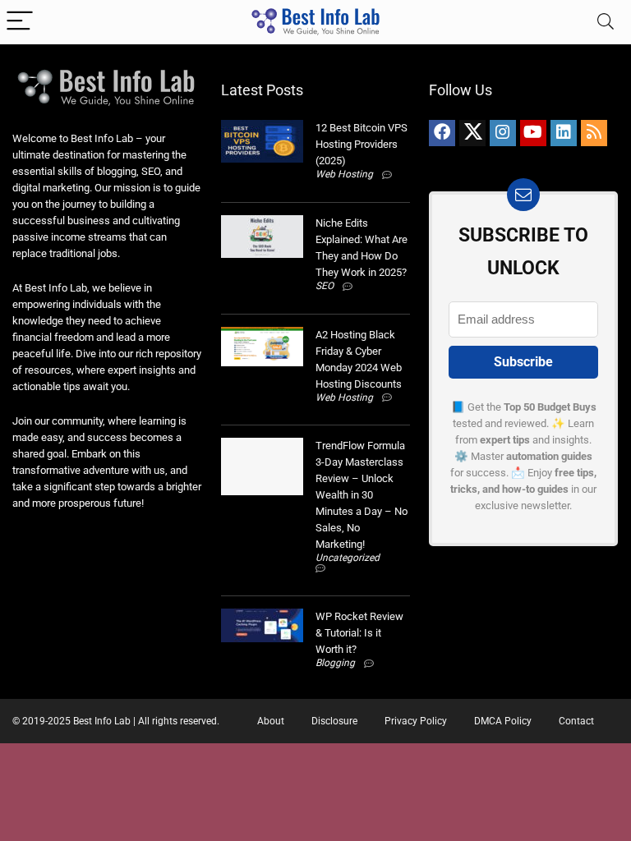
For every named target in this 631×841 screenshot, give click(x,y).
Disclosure (334, 721)
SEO (325, 286)
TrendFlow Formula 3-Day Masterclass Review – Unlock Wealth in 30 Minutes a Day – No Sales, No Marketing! (362, 494)
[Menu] (19, 22)
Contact (576, 721)
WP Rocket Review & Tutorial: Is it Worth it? (359, 632)
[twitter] (472, 133)
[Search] (605, 22)
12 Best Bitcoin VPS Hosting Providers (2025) (362, 144)
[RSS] (594, 133)
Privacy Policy (416, 721)
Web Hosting (344, 174)
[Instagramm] (503, 133)
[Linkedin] (563, 133)
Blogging (335, 663)
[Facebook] (442, 133)
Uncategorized (348, 557)
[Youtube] (533, 133)
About (270, 721)
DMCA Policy (503, 721)
